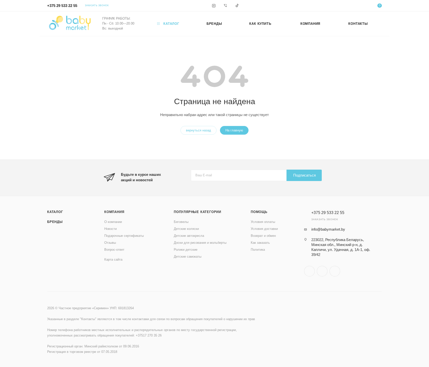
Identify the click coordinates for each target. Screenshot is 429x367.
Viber (322, 271)
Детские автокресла (189, 236)
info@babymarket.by (328, 229)
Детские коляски (186, 229)
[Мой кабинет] (359, 6)
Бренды (55, 222)
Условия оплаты (263, 222)
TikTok (334, 271)
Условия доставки (264, 229)
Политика (258, 249)
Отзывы (110, 243)
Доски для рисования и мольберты (200, 243)
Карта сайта (113, 259)
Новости (110, 229)
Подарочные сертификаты (124, 236)
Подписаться (304, 175)
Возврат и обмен (263, 236)
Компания (114, 212)
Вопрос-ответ (114, 249)
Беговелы (181, 222)
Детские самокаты (187, 256)
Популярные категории (197, 212)
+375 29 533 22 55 (62, 5)
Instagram (309, 271)
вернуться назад (198, 130)
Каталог (55, 212)
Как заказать (260, 243)
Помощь (259, 212)
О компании (113, 222)
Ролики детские (185, 249)
